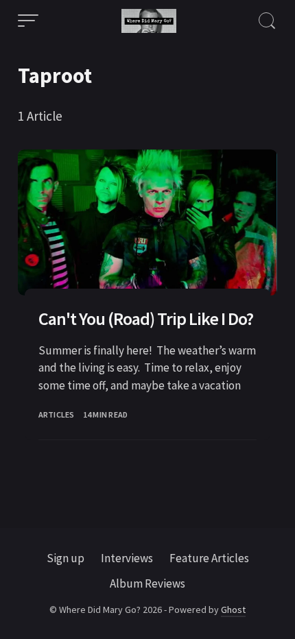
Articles (56, 414)
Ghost (233, 609)
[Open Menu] (28, 20)
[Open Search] (267, 20)
